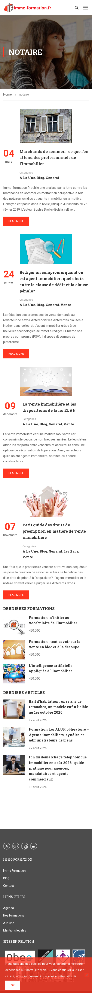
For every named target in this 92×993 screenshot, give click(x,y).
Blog (40, 177)
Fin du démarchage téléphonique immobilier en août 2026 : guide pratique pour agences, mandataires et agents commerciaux (58, 768)
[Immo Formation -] (27, 7)
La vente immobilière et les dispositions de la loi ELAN (49, 407)
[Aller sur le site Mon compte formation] (63, 957)
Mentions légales (14, 930)
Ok (13, 985)
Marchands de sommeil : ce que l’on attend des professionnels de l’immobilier (54, 157)
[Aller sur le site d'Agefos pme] (45, 957)
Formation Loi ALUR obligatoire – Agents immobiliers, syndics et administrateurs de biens (59, 734)
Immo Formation (14, 870)
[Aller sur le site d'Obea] (20, 957)
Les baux (71, 551)
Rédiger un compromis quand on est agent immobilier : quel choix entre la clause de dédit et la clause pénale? (53, 281)
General (52, 177)
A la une (27, 177)
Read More (16, 221)
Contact (8, 885)
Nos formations (13, 915)
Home (7, 94)
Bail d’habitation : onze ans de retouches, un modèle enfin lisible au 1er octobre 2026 (58, 706)
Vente (66, 305)
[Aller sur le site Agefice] (79, 957)
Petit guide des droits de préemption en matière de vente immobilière (54, 531)
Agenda (8, 908)
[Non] (87, 975)
